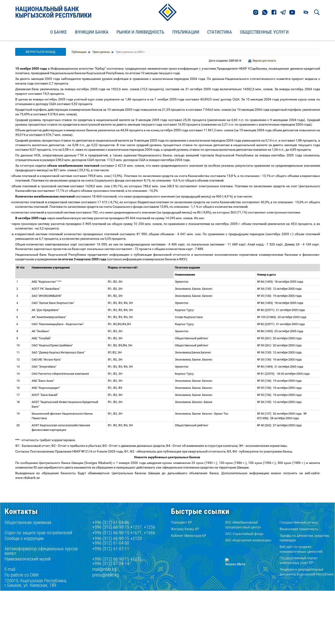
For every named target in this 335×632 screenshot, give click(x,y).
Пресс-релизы (101, 52)
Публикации (185, 32)
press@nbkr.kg (105, 575)
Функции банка (91, 32)
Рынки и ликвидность (140, 32)
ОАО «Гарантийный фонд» (244, 534)
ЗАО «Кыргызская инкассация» (248, 540)
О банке (58, 32)
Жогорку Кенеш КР (185, 529)
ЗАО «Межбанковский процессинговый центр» (243, 524)
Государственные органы (299, 522)
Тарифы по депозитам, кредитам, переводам (305, 537)
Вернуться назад (40, 52)
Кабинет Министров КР (188, 535)
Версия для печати (264, 60)
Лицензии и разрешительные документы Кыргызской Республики (307, 571)
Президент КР (181, 522)
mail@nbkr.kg (104, 569)
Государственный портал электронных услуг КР (298, 560)
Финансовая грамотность (299, 529)
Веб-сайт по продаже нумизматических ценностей (301, 549)
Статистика (219, 32)
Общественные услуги (264, 32)
